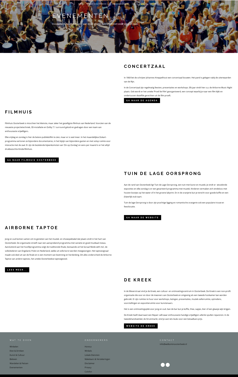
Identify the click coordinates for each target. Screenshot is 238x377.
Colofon (88, 371)
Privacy (88, 367)
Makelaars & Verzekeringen (97, 359)
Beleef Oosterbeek (97, 4)
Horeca (88, 346)
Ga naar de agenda (142, 100)
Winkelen (14, 346)
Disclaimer (90, 363)
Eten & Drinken (140, 4)
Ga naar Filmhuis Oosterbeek (32, 160)
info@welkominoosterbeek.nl (173, 344)
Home (81, 4)
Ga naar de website (142, 217)
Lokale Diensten (92, 355)
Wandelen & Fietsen (19, 363)
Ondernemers (119, 4)
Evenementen (16, 367)
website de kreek (140, 326)
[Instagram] (168, 365)
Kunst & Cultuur (17, 355)
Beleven (13, 359)
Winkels (88, 350)
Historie (155, 4)
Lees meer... (17, 270)
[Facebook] (163, 365)
